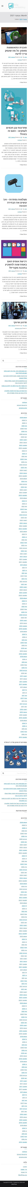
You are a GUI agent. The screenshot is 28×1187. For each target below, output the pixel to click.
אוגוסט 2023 (23, 498)
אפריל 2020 (23, 609)
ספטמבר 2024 (23, 476)
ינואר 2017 (24, 706)
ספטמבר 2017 (23, 684)
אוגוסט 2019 (23, 631)
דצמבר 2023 (23, 490)
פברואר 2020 (23, 615)
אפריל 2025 (23, 459)
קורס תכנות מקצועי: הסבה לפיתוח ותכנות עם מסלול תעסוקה (15, 377)
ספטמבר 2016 (23, 717)
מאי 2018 (24, 662)
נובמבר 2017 (23, 679)
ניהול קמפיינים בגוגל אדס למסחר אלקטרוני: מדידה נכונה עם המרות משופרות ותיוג (15, 392)
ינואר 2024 (24, 487)
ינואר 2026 (24, 437)
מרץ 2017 (24, 701)
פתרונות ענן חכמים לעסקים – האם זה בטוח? (16, 130)
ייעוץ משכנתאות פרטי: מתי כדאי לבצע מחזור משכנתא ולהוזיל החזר (15, 372)
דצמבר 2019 (23, 620)
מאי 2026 (24, 426)
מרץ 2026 (24, 431)
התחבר (25, 1166)
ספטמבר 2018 (23, 654)
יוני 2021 (24, 570)
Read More (24, 82)
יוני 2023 (24, 503)
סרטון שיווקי (20, 322)
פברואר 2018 (23, 670)
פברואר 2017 (23, 704)
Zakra (21, 1182)
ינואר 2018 (24, 673)
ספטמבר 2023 (23, 495)
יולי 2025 (24, 451)
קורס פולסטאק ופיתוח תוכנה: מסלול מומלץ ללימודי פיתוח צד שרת (16, 382)
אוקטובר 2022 (23, 526)
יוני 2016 (24, 726)
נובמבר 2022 (23, 523)
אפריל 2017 (24, 698)
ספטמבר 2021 (23, 562)
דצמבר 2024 (23, 470)
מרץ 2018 (24, 667)
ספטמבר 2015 (23, 737)
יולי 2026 (24, 420)
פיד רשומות (24, 1169)
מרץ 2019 (24, 645)
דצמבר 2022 (23, 520)
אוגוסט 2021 (23, 565)
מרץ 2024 (24, 481)
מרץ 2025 (24, 462)
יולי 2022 (24, 534)
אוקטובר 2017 (23, 681)
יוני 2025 (24, 453)
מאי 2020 (24, 606)
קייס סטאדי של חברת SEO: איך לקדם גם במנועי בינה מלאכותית (14, 387)
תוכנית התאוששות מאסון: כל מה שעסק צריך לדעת (16, 50)
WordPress (14, 1184)
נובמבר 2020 (23, 590)
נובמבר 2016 (23, 712)
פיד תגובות (24, 1172)
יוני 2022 (24, 537)
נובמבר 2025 (23, 442)
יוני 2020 (24, 603)
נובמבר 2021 (23, 556)
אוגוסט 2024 (23, 478)
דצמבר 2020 (23, 587)
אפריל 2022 (23, 542)
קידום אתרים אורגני (22, 405)
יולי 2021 (24, 567)
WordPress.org (22, 1175)
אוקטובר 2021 (23, 559)
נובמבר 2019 (23, 623)
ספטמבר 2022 (23, 528)
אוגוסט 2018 (23, 656)
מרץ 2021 (24, 578)
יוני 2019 (24, 637)
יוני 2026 (24, 423)
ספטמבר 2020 (23, 595)
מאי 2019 (24, 640)
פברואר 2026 (23, 434)
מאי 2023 (24, 506)
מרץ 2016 (24, 734)
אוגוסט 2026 (23, 417)
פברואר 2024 (23, 484)
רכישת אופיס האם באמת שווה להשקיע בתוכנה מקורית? (16, 264)
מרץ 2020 (24, 612)
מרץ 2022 (24, 545)
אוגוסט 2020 (23, 598)
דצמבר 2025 (23, 439)
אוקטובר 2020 (23, 592)
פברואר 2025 (23, 464)
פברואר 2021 (23, 581)
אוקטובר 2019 (23, 626)
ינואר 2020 (24, 617)
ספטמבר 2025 (23, 448)
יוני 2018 (24, 659)
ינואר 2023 (24, 517)
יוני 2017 (24, 692)
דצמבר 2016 (23, 709)
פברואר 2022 (23, 548)
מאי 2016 (24, 729)
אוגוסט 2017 (23, 687)
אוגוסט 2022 (23, 531)
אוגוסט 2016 (23, 720)
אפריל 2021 (23, 576)
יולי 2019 (24, 634)
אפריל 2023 (23, 509)
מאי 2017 (24, 695)
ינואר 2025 (24, 467)
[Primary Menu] (2, 6)
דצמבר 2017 (23, 676)
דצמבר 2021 (23, 553)
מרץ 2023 (24, 512)
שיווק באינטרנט (18, 328)
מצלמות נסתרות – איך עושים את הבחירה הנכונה (15, 202)
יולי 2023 (24, 501)
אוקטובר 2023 (23, 492)
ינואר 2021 (24, 584)
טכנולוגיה (20, 60)
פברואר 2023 (23, 515)
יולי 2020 (24, 601)
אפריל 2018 (23, 665)
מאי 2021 (24, 573)
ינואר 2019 (24, 648)
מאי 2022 (24, 540)
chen (25, 57)
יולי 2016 (24, 723)
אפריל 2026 (23, 428)
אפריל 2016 (23, 731)
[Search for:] (14, 361)
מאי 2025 (24, 456)
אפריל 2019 (23, 642)
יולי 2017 (24, 690)
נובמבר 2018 (23, 651)
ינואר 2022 (24, 551)
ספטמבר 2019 (23, 628)
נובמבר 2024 (23, 473)
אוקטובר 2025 (23, 445)
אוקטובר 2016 (23, 715)
